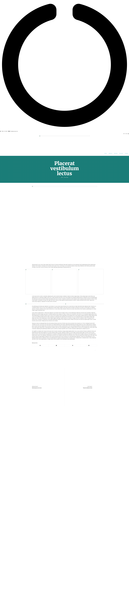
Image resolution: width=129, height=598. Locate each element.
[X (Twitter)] (56, 345)
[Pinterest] (73, 345)
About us (110, 153)
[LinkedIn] (89, 345)
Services (115, 153)
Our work (121, 153)
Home (105, 153)
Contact (126, 153)
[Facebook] (40, 345)
